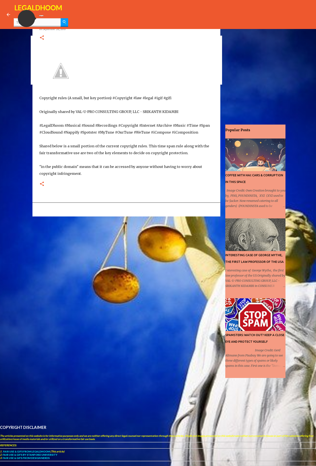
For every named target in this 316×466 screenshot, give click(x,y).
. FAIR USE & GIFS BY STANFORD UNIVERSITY (29, 454)
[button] (26, 18)
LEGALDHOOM (38, 7)
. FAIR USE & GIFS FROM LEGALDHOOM (26, 451)
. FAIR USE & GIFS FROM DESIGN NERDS (26, 458)
